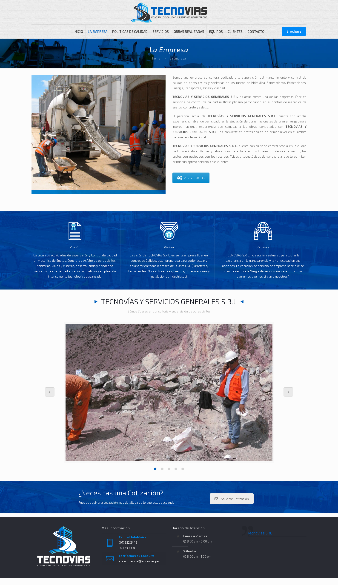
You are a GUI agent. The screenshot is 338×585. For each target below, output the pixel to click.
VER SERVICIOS (194, 178)
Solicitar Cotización (235, 499)
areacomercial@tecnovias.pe (139, 561)
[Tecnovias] (169, 12)
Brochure (293, 31)
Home (156, 58)
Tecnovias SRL (260, 533)
